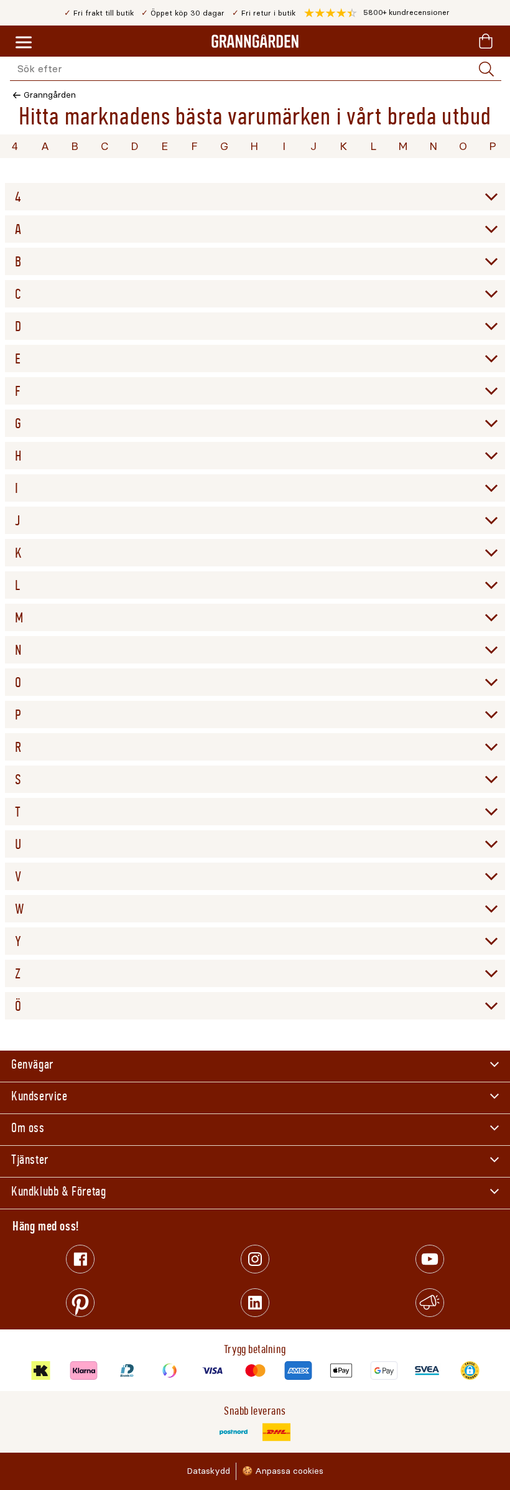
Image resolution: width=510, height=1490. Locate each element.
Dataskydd (208, 1471)
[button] (377, 13)
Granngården (50, 95)
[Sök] (486, 69)
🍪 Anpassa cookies (282, 1471)
